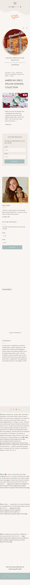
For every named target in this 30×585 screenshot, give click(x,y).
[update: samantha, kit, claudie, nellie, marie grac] (15, 428)
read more (8, 124)
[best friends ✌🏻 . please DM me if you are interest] (15, 518)
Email (5, 147)
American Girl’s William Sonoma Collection (14, 84)
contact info (6, 217)
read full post (15, 65)
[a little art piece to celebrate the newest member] (15, 458)
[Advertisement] (15, 269)
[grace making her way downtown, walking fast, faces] (15, 548)
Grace (7, 76)
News (12, 76)
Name (6, 153)
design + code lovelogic (19, 576)
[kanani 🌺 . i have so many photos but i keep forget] (15, 488)
